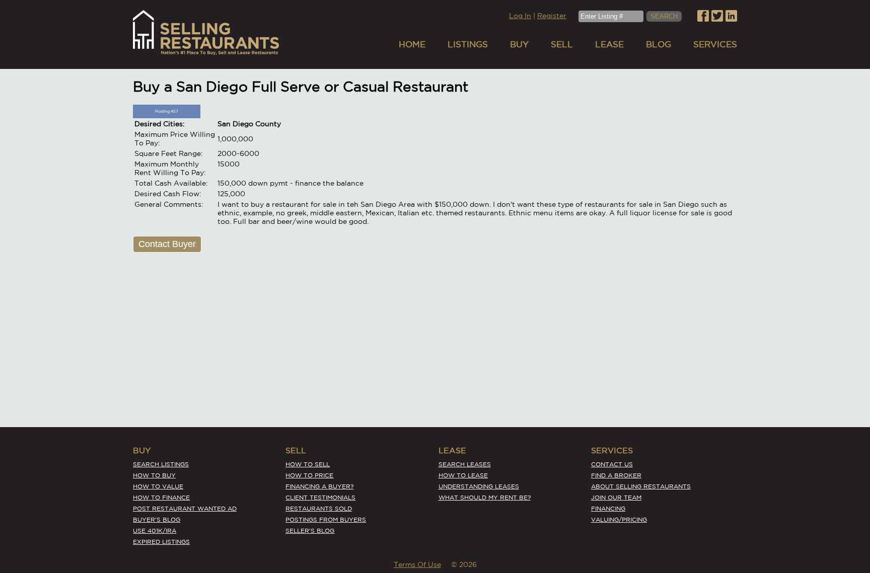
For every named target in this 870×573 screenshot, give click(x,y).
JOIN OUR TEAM (616, 497)
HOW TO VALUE (158, 486)
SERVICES (715, 44)
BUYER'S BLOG (156, 519)
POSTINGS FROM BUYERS (325, 519)
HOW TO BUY (154, 475)
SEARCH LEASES (465, 464)
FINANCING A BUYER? (319, 486)
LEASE (609, 44)
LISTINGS (468, 44)
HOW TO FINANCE (161, 497)
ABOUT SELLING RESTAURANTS (641, 486)
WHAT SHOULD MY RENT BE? (485, 497)
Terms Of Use (417, 564)
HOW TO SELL (307, 464)
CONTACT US (612, 464)
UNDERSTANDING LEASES (479, 486)
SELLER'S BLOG (309, 530)
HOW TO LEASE (463, 475)
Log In (520, 16)
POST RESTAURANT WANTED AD (185, 508)
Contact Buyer (167, 244)
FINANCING (608, 508)
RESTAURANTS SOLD (318, 508)
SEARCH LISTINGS (161, 464)
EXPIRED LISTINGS (161, 541)
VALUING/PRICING (619, 519)
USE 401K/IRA (154, 530)
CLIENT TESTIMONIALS (320, 497)
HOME (412, 44)
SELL (562, 44)
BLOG (658, 44)
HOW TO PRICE (309, 475)
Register (551, 16)
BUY (519, 44)
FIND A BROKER (616, 475)
